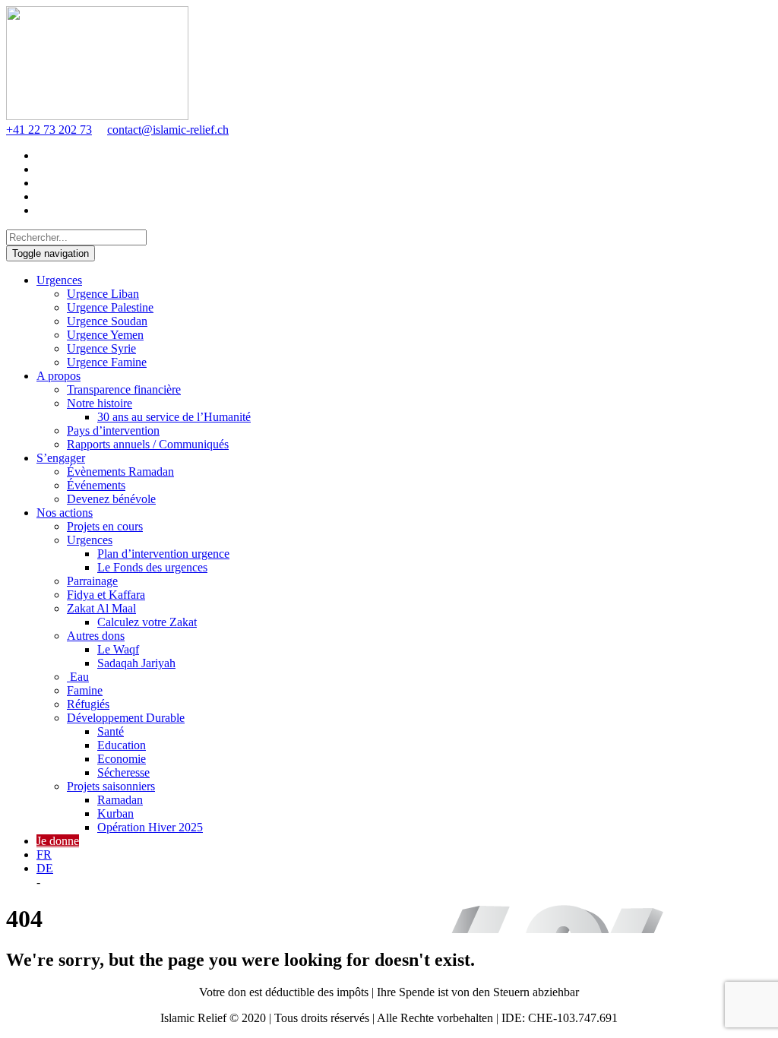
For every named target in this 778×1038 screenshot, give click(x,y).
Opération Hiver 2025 (150, 827)
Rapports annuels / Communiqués (148, 444)
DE (44, 868)
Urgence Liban (103, 293)
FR (44, 854)
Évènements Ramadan (120, 471)
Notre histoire (99, 403)
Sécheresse (123, 772)
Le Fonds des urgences (152, 567)
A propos (58, 375)
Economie (121, 758)
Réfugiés (88, 704)
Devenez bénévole (111, 498)
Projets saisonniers (111, 786)
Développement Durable (126, 717)
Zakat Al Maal (101, 608)
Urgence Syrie (101, 348)
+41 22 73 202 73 (49, 129)
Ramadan (120, 799)
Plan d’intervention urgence (163, 553)
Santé (110, 731)
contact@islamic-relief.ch (168, 129)
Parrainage (92, 580)
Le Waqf (118, 649)
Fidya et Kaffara (106, 594)
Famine (85, 690)
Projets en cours (105, 526)
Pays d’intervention (113, 430)
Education (121, 745)
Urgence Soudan (107, 321)
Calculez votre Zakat (147, 622)
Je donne (57, 840)
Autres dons (96, 635)
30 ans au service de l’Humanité (174, 416)
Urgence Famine (107, 362)
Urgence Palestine (110, 307)
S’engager (60, 457)
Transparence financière (124, 389)
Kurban (115, 813)
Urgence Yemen (105, 334)
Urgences (59, 280)
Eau (78, 676)
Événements (96, 485)
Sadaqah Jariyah (136, 663)
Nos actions (64, 512)
